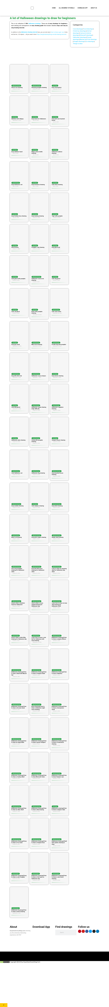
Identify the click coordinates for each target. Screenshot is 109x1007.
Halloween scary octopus (39, 376)
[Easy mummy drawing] (39, 202)
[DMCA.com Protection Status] (5, 962)
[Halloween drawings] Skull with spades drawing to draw (59, 842)
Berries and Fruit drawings (88, 39)
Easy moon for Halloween (39, 119)
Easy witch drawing (57, 506)
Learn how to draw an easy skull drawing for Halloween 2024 (59, 604)
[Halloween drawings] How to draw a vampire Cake (59, 808)
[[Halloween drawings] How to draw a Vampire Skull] (39, 658)
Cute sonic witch (56, 311)
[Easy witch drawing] (59, 492)
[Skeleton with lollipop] (19, 105)
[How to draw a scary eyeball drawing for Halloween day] (39, 589)
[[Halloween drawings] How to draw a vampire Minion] (59, 623)
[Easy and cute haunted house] (59, 105)
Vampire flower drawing (58, 440)
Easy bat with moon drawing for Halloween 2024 (38, 570)
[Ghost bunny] (19, 233)
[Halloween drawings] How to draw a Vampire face (39, 841)
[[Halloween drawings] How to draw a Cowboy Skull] (19, 761)
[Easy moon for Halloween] (39, 105)
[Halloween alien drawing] (19, 426)
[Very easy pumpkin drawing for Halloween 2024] (19, 554)
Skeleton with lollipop (17, 119)
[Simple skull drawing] (59, 523)
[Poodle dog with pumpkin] (59, 330)
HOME (54, 8)
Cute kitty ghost (15, 407)
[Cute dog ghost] (59, 265)
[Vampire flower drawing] (59, 426)
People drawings (79, 41)
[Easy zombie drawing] (19, 492)
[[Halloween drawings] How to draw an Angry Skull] (19, 727)
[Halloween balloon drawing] (59, 138)
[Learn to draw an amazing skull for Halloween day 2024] (59, 554)
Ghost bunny (15, 247)
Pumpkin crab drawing (38, 247)
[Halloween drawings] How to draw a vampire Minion (59, 638)
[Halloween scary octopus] (39, 362)
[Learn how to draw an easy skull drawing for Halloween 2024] (59, 589)
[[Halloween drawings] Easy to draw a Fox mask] (19, 827)
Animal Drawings (16, 182)
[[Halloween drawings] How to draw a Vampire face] (39, 827)
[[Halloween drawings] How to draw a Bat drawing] (39, 794)
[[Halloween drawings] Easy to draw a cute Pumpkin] (19, 861)
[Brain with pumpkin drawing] (39, 297)
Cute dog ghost (56, 278)
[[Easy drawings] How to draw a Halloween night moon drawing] (39, 692)
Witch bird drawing (37, 344)
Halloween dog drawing (38, 473)
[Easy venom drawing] (59, 362)
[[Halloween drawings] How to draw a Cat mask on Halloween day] (39, 861)
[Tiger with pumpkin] (59, 202)
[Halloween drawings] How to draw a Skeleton (59, 672)
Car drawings (89, 41)
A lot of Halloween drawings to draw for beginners (43, 18)
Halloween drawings (16, 85)
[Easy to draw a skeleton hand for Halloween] (19, 589)
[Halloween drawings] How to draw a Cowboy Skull (18, 776)
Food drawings (88, 29)
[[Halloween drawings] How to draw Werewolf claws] (39, 761)
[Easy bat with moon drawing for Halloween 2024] (39, 554)
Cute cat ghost (15, 311)
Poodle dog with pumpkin (59, 344)
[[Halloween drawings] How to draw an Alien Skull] (19, 794)
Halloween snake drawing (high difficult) (39, 407)
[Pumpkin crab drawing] (39, 233)
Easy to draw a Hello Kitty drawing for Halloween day (18, 638)
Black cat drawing (16, 537)
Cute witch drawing (57, 184)
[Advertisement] (39, 52)
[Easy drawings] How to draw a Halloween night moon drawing (38, 708)
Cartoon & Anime (56, 309)
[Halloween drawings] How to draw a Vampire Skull (39, 672)
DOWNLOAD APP (83, 8)
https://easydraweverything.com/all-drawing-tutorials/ (51, 34)
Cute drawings (77, 29)
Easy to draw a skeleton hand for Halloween (18, 603)
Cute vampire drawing (38, 506)
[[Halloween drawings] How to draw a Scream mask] (19, 692)
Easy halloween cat (16, 184)
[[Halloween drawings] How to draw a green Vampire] (39, 727)
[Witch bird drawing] (39, 330)
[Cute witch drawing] (59, 170)
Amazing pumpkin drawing (39, 87)
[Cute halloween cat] (19, 459)
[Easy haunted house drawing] (59, 459)
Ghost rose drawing (17, 87)
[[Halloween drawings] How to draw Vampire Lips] (59, 761)
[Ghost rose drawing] (19, 73)
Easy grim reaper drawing (39, 537)
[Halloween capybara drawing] (59, 393)
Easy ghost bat (56, 247)
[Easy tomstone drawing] (39, 170)
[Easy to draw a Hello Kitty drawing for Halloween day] (19, 623)
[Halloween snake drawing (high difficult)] (39, 393)
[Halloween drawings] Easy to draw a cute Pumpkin (18, 876)
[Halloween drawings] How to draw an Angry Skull (18, 741)
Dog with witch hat (16, 376)
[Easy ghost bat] (59, 233)
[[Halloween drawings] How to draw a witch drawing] (19, 896)
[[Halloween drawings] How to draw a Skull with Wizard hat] (19, 658)
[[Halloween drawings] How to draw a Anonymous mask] (59, 692)
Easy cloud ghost (56, 87)
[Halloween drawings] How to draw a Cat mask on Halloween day (39, 877)
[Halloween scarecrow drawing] (39, 265)
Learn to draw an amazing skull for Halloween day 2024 (59, 570)
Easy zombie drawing (17, 506)
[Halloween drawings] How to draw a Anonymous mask (59, 708)
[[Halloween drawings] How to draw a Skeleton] (59, 658)
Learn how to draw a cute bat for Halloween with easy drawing (39, 639)
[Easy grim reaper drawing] (39, 523)
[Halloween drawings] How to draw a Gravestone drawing (59, 742)
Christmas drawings (79, 31)
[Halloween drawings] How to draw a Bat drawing (39, 808)
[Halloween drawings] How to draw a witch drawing (18, 910)
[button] (32, 8)
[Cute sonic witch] (59, 297)
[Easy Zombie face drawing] (19, 202)
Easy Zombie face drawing (18, 216)
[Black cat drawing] (19, 523)
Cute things (55, 85)
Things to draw (78, 43)
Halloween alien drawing (18, 440)
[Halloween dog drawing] (39, 459)
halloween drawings (35, 23)
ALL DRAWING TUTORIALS (66, 8)
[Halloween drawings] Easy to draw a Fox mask (18, 841)
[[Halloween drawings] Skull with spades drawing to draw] (59, 827)
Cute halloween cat (16, 473)
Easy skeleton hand (16, 151)
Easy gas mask (15, 344)
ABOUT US (94, 8)
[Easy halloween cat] (19, 170)
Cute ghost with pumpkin (18, 278)
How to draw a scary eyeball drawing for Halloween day (37, 604)
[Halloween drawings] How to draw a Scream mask (18, 707)
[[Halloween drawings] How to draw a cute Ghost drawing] (59, 861)
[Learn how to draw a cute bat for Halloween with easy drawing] (39, 623)
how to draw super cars (57, 32)
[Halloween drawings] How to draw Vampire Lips (59, 776)
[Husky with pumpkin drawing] (39, 426)
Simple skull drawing (57, 537)
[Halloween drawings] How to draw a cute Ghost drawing (59, 877)
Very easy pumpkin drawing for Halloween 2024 (17, 570)
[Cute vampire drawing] (39, 492)
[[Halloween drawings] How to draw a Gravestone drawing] (59, 727)
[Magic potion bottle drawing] (39, 138)
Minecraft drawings (86, 35)
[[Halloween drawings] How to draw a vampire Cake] (59, 794)
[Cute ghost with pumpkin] (19, 265)
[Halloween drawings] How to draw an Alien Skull (18, 808)
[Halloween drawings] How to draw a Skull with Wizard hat (19, 673)
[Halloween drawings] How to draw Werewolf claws (39, 776)
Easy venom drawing (57, 376)
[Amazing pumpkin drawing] (39, 73)
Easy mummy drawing (38, 216)
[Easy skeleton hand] (19, 138)
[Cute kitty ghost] (19, 393)
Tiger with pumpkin (57, 216)
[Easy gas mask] (19, 330)
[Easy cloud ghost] (59, 73)
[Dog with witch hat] (19, 362)
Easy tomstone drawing (38, 184)
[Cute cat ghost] (19, 297)
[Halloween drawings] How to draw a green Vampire (39, 741)
